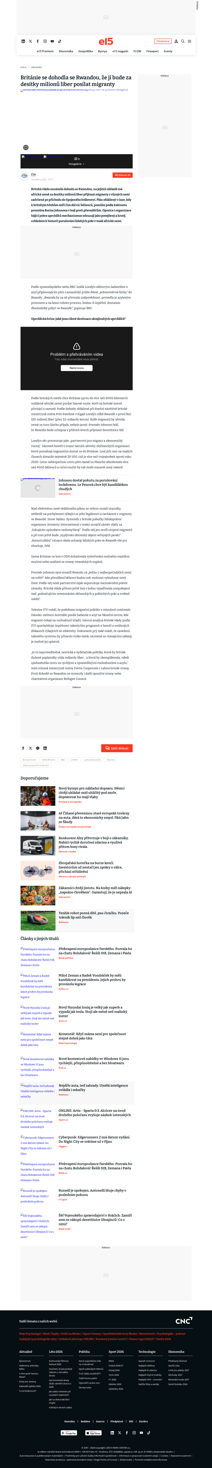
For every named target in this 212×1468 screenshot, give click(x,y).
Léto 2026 (56, 1352)
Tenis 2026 (114, 1374)
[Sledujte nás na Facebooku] (37, 41)
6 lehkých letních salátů (60, 1407)
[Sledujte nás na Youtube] (52, 41)
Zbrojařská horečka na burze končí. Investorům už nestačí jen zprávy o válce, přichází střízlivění (91, 867)
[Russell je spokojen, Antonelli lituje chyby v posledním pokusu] (38, 1198)
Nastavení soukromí (181, 1455)
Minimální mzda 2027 (178, 1379)
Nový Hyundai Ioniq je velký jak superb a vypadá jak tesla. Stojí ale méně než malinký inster (93, 1011)
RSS (131, 1421)
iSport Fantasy (92, 1333)
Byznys (102, 51)
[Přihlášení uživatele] (176, 41)
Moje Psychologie (30, 1333)
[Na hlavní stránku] (106, 41)
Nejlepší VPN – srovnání (150, 1379)
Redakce (85, 1421)
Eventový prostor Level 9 (111, 1339)
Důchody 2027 (175, 1374)
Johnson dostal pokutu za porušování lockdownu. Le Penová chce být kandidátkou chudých (93, 484)
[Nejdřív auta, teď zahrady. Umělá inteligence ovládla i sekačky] (38, 1093)
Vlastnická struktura (55, 1459)
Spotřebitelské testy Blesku (120, 1333)
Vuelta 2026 (163, 1339)
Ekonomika (66, 51)
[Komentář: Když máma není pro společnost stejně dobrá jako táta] (38, 1041)
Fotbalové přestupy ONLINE (76, 1339)
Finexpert (152, 51)
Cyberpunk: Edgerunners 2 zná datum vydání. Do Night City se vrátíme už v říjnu (94, 1139)
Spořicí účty (174, 1365)
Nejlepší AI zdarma (147, 1370)
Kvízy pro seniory (27, 1381)
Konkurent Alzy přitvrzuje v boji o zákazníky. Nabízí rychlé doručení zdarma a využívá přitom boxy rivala (94, 842)
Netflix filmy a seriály (148, 1384)
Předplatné (116, 1421)
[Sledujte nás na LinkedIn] (23, 41)
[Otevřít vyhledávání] (183, 41)
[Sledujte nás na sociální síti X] (30, 41)
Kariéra (143, 1421)
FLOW (137, 51)
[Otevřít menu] (189, 41)
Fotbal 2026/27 (116, 1365)
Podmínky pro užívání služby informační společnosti (91, 1455)
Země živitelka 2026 (177, 1384)
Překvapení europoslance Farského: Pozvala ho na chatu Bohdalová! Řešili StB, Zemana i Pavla (95, 951)
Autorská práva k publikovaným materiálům (41, 1455)
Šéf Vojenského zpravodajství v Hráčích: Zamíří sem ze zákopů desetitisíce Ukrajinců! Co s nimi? (95, 1219)
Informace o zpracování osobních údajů (138, 1455)
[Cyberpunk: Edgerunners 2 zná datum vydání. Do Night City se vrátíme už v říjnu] (38, 1145)
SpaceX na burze (146, 1360)
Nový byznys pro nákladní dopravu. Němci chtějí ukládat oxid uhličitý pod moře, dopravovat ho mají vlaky (92, 792)
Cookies (164, 1455)
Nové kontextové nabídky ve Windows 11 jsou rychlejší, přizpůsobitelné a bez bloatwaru (94, 1061)
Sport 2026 (116, 1352)
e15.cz (23, 67)
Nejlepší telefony (146, 1365)
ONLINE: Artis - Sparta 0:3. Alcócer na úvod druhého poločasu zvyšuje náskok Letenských (95, 1113)
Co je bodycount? (27, 1390)
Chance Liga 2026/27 (141, 1339)
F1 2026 (112, 1379)
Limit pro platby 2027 (178, 1370)
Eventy (168, 51)
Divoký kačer (85, 1387)
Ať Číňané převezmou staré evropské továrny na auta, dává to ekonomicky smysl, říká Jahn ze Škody (94, 817)
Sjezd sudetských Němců (91, 1368)
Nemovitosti (147, 1333)
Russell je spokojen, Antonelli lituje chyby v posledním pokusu (92, 1192)
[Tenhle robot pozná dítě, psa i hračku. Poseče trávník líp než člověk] (38, 920)
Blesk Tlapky (51, 1333)
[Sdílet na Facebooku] (23, 748)
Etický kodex (126, 1459)
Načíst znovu (77, 368)
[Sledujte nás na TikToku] (59, 41)
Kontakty (69, 1421)
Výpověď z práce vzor (89, 1382)
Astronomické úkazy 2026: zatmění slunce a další (60, 1383)
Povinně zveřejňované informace (151, 1459)
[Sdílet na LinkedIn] (45, 748)
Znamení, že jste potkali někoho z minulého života (60, 1372)
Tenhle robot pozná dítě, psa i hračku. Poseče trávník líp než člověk (94, 915)
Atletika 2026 (115, 1384)
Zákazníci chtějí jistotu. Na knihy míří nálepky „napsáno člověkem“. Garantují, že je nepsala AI (95, 890)
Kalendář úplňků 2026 (30, 1386)
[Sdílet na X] (30, 748)
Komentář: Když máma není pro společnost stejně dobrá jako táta (92, 1036)
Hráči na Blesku (71, 1333)
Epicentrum (25, 1360)
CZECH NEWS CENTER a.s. (118, 1447)
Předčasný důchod (177, 1360)
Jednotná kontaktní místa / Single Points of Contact (92, 1459)
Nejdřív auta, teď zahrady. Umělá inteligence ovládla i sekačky (93, 1087)
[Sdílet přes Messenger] (37, 748)
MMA (111, 1360)
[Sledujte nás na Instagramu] (45, 41)
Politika (84, 1352)
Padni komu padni (88, 1378)
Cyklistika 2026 (116, 1388)
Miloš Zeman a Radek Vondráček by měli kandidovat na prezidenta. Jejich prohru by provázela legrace (92, 979)
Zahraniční (36, 67)
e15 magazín (120, 51)
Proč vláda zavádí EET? (90, 1373)
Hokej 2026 (114, 1370)
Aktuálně (25, 1352)
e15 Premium (45, 51)
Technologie (147, 1352)
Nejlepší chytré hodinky (150, 1374)
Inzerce (100, 1421)
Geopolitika (85, 51)
